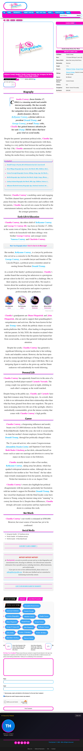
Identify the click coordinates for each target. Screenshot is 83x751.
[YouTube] (21, 742)
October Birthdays (41, 633)
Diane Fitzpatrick (12, 622)
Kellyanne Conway (19, 116)
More (68, 12)
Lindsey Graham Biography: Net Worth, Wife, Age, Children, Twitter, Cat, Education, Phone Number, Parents (28, 181)
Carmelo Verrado (29, 611)
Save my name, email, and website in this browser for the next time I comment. (24, 693)
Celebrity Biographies (13, 616)
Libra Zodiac (10, 633)
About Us (30, 748)
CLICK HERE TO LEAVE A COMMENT (27, 546)
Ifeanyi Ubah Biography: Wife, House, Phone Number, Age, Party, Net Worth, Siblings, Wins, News (19, 647)
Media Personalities (13, 20)
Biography (17, 12)
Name (4, 678)
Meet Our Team (41, 12)
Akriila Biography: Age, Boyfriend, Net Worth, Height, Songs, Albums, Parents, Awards (28, 177)
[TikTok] (28, 742)
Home (9, 12)
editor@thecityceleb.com (14, 572)
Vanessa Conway (18, 239)
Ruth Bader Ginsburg (13, 638)
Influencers (22, 599)
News (50, 12)
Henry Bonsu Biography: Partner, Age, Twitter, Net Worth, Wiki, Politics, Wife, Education (36, 647)
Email (4, 686)
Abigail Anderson (29, 79)
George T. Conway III (13, 627)
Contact (53, 748)
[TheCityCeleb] (4, 12)
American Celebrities (13, 611)
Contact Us (59, 12)
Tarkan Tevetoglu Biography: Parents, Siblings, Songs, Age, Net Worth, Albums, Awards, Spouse (28, 173)
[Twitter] (18, 742)
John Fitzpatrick (28, 627)
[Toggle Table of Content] (12, 84)
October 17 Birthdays (25, 632)
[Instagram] (25, 742)
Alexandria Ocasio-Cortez (17, 446)
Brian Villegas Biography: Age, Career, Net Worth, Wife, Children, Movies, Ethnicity (28, 169)
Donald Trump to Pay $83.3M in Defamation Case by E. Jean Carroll (26, 165)
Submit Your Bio (29, 12)
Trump (36, 123)
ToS (48, 748)
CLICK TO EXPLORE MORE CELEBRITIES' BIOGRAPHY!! (28, 586)
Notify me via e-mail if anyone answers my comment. (17, 696)
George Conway (19, 123)
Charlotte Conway (29, 616)
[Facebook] (15, 742)
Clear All (78, 715)
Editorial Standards (39, 748)
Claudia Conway (44, 616)
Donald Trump (30, 120)
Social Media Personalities (19, 20)
